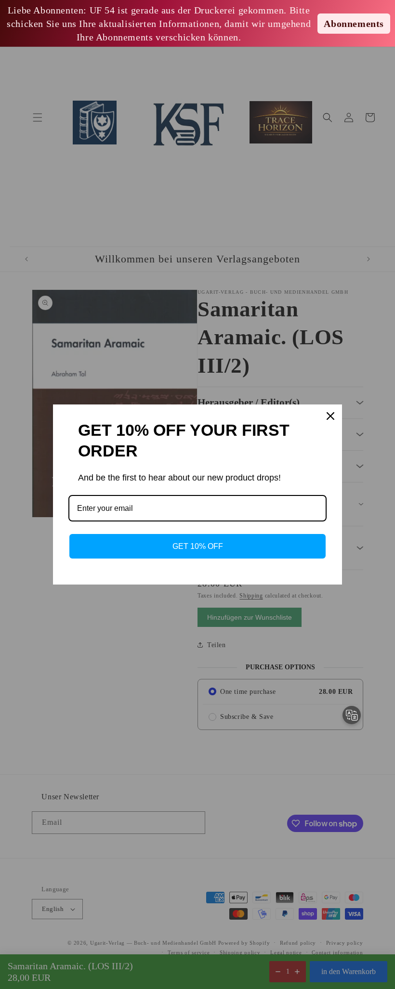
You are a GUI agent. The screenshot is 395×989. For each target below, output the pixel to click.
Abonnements (354, 23)
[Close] (330, 416)
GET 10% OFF (197, 546)
